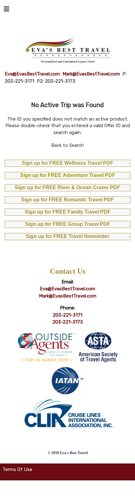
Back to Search (67, 145)
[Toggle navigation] (7, 11)
